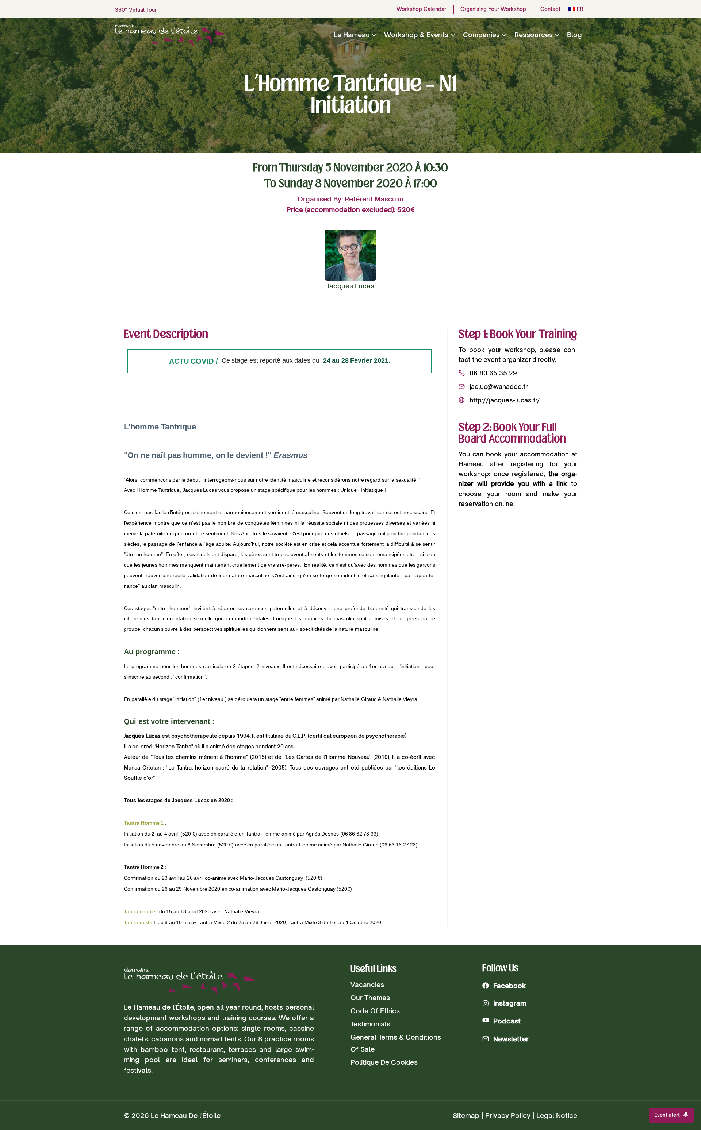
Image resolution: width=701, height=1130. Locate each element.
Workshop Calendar (421, 9)
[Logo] (189, 981)
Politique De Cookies (384, 1062)
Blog (574, 35)
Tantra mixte (138, 922)
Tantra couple (139, 911)
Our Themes (370, 998)
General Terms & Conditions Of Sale (395, 1043)
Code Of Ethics (375, 1011)
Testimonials (370, 1024)
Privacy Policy (507, 1115)
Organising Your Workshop (493, 9)
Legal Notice (556, 1115)
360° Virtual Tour (136, 10)
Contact (550, 9)
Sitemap (466, 1115)
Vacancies (367, 984)
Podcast (507, 1021)
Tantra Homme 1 (144, 823)
